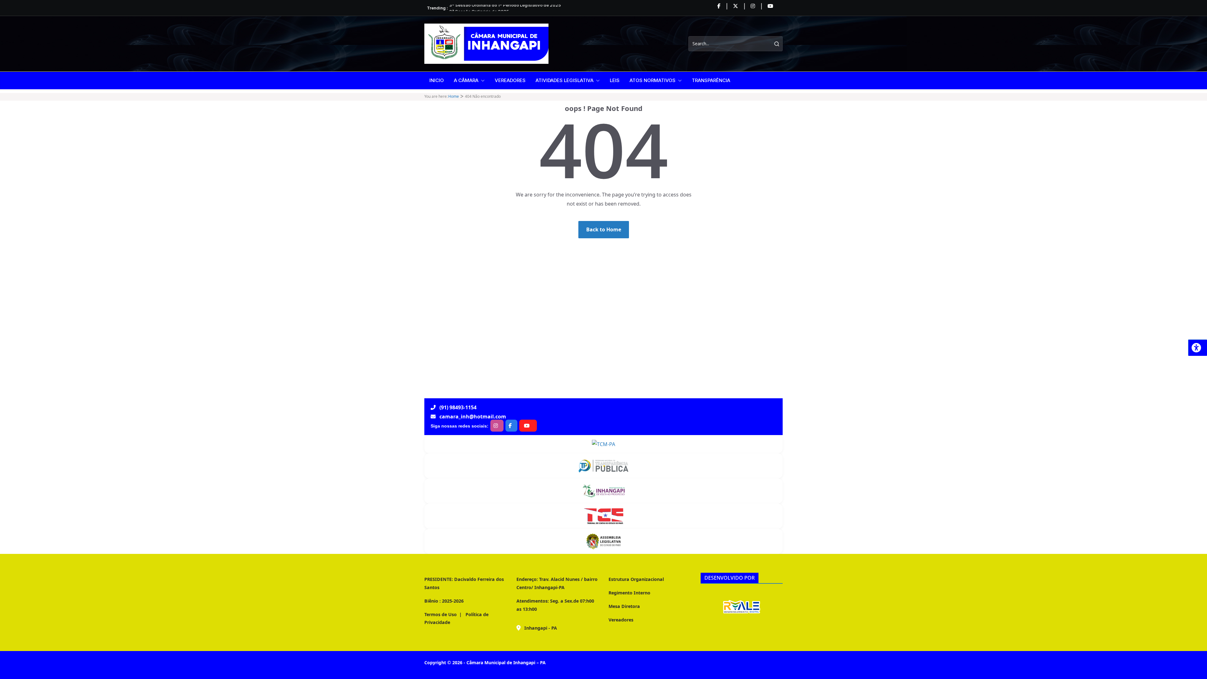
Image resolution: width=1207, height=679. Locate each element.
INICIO (436, 80)
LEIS (615, 80)
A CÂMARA (466, 80)
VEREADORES (510, 80)
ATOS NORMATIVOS (652, 80)
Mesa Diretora (624, 606)
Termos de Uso (440, 614)
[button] (481, 80)
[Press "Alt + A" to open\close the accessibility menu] (1197, 348)
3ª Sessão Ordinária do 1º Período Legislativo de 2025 (505, 7)
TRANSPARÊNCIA (711, 80)
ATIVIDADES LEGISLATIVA (564, 80)
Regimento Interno (629, 593)
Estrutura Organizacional (636, 579)
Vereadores (621, 620)
